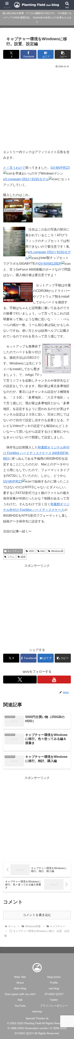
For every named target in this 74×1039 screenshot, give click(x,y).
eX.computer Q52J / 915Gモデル (26, 179)
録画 (23, 556)
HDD (31, 551)
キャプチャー (14, 551)
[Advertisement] (37, 108)
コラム (10, 556)
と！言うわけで (14, 167)
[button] (63, 54)
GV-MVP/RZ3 (60, 167)
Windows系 (57, 551)
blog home (54, 976)
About (20, 982)
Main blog (20, 988)
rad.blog (54, 988)
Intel (42, 551)
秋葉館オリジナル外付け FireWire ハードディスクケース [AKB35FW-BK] (36, 453)
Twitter (54, 999)
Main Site (20, 976)
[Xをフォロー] (20, 679)
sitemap (37, 1011)
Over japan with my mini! (20, 994)
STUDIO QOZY (54, 994)
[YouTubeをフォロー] (54, 679)
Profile (54, 982)
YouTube (20, 1005)
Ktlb (20, 999)
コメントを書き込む (37, 915)
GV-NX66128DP (50, 263)
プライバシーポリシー (54, 1005)
